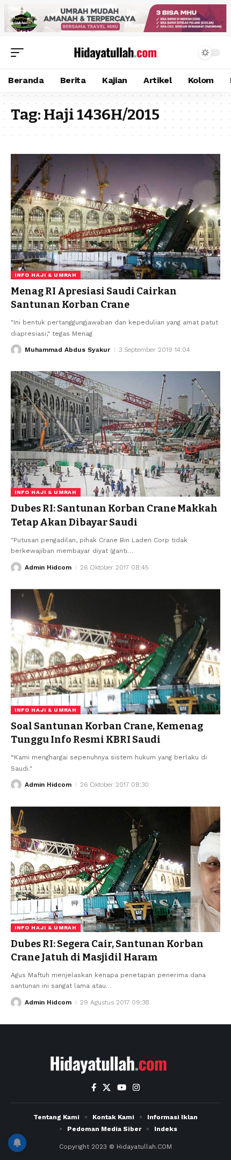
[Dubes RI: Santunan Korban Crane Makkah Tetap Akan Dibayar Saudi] (115, 434)
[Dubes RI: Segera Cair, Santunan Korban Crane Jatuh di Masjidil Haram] (115, 869)
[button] (20, 52)
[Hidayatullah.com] (115, 52)
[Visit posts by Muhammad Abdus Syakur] (16, 349)
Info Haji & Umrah (46, 275)
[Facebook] (94, 1088)
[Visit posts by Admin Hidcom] (16, 567)
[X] (106, 1088)
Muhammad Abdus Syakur (67, 349)
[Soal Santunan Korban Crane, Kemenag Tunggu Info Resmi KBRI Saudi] (115, 651)
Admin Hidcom (48, 567)
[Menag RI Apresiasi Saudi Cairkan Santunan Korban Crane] (115, 216)
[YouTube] (121, 1088)
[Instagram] (136, 1088)
